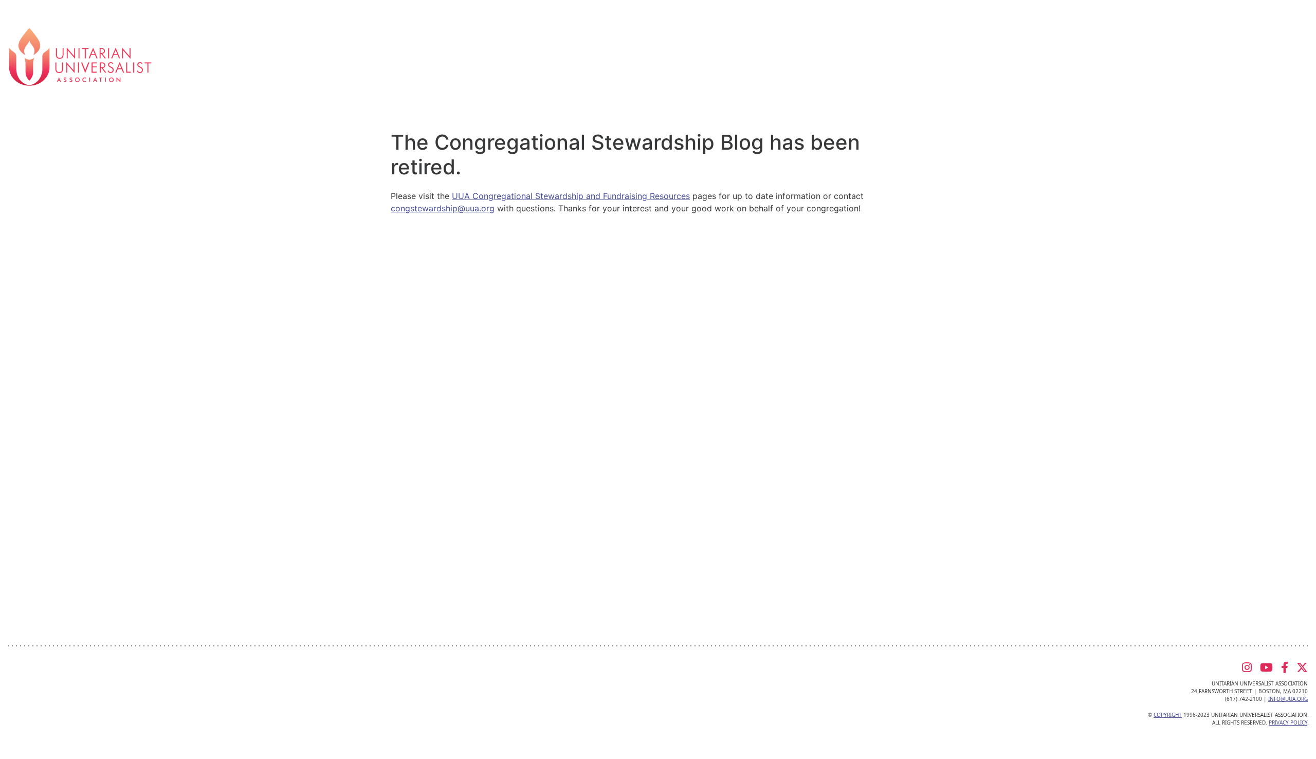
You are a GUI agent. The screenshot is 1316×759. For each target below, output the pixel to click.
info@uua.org (1288, 698)
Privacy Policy (1288, 722)
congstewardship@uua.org (443, 208)
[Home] (80, 56)
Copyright (1168, 714)
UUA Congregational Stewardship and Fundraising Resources (571, 196)
